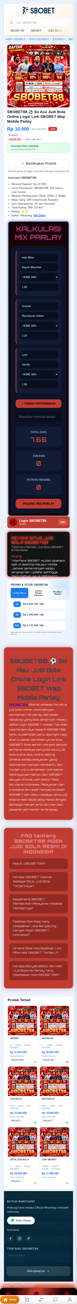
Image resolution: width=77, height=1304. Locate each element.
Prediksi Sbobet (57, 593)
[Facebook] (10, 1239)
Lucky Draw (19, 593)
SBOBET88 (17, 30)
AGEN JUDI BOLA (15, 39)
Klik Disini (39, 215)
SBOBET (36, 30)
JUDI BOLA (55, 30)
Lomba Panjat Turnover (38, 593)
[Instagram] (19, 1239)
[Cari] (11, 22)
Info (63, 522)
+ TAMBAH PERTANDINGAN (38, 404)
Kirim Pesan (23, 1220)
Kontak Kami (15, 1261)
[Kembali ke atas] (69, 1277)
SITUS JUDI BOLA (39, 39)
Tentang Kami (16, 1255)
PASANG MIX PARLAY (38, 504)
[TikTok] (28, 1239)
